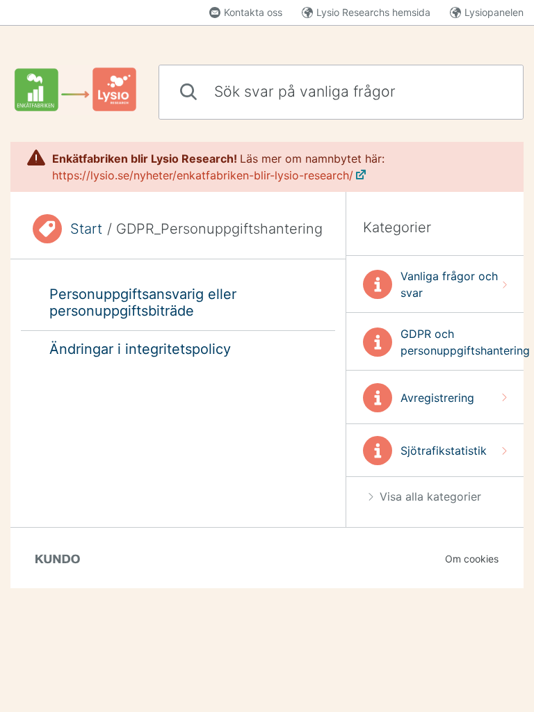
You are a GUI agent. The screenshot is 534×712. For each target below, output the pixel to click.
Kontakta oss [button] (253, 12)
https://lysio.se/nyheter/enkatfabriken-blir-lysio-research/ (202, 175)
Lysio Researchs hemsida (373, 12)
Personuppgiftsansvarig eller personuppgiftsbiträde (142, 302)
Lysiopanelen (494, 12)
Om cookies (472, 559)
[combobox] (341, 92)
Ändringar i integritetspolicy (140, 349)
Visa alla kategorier (430, 496)
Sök (489, 91)
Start (86, 228)
